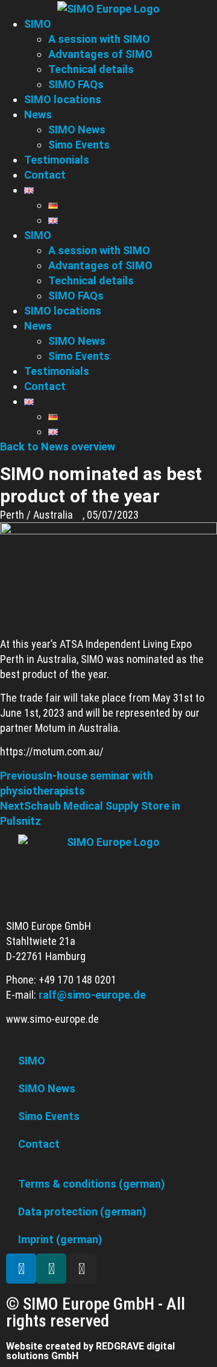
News (38, 325)
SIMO (37, 235)
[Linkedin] (21, 1268)
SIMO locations (62, 310)
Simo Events (79, 356)
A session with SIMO (99, 250)
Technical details (91, 280)
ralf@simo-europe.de (92, 994)
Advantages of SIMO (100, 265)
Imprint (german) (60, 1239)
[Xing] (51, 1268)
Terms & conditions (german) (91, 1183)
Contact (45, 386)
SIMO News (76, 341)
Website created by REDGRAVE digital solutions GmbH (90, 1351)
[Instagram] (81, 1268)
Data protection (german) (82, 1211)
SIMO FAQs (76, 295)
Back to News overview (57, 446)
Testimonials (56, 371)
